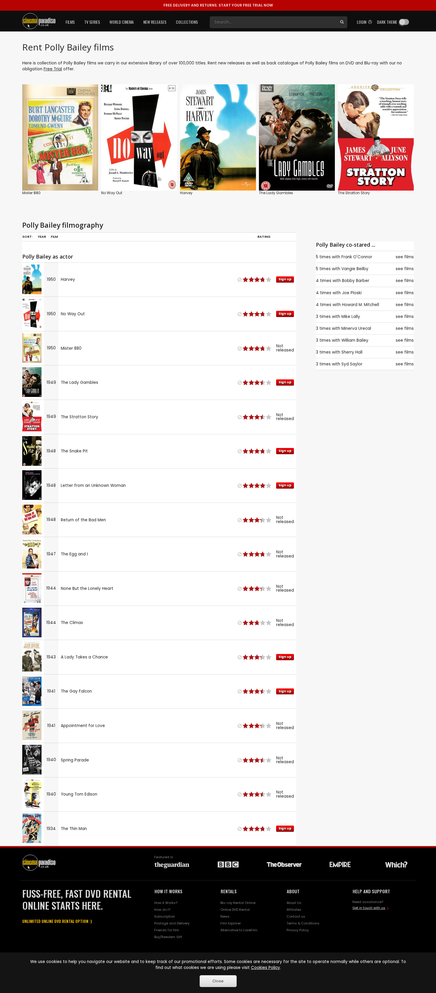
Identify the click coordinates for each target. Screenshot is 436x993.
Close (218, 981)
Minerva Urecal (356, 328)
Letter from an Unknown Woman (93, 485)
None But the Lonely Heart (87, 588)
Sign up (139, 174)
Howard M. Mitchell (360, 305)
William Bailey (354, 340)
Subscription (164, 916)
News (225, 916)
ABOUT (293, 891)
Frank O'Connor (356, 257)
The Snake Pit (74, 451)
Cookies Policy (265, 967)
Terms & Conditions (303, 923)
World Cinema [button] (121, 22)
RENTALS (229, 891)
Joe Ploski (352, 293)
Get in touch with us (368, 907)
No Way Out (111, 192)
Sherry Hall (351, 352)
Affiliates (294, 909)
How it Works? (165, 902)
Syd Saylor (351, 364)
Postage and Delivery (172, 923)
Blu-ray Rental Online (237, 902)
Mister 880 (31, 192)
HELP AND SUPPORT (371, 891)
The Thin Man (74, 829)
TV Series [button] (92, 22)
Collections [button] (187, 22)
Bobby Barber (355, 281)
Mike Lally (350, 316)
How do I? (162, 909)
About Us (294, 902)
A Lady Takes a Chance (84, 657)
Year (42, 236)
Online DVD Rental (235, 909)
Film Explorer (230, 923)
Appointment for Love (83, 725)
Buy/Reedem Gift (168, 937)
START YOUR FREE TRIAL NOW (218, 5)
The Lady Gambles (276, 192)
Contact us (296, 916)
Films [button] (70, 22)
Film (54, 236)
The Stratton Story (354, 192)
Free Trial (53, 69)
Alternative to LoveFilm (238, 930)
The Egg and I (74, 554)
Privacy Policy (298, 930)
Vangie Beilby (354, 269)
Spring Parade (75, 760)
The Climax (72, 622)
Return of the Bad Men (83, 520)
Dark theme (387, 22)
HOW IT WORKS (168, 891)
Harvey (186, 192)
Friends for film (166, 930)
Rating (263, 236)
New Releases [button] (154, 22)
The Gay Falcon (76, 691)
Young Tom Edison (79, 794)
